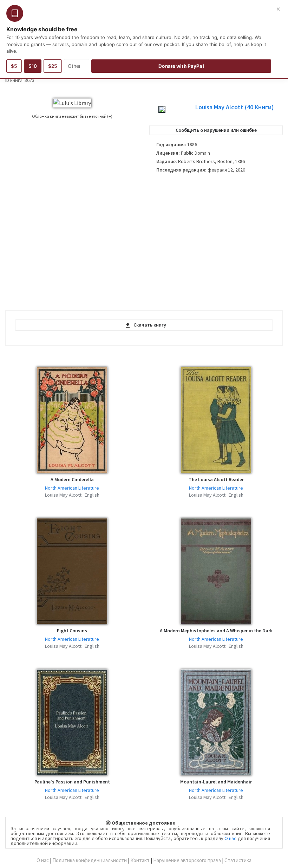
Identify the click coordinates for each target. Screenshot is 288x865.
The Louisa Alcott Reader (216, 479)
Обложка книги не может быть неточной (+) (72, 116)
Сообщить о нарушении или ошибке (216, 130)
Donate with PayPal (181, 66)
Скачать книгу (149, 325)
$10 (32, 66)
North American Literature (72, 488)
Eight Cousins (72, 630)
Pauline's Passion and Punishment (72, 782)
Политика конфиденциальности (89, 860)
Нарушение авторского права (187, 860)
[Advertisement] (216, 239)
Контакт (140, 860)
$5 (14, 66)
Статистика (237, 860)
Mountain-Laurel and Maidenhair (216, 782)
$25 (52, 66)
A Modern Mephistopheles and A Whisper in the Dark (216, 630)
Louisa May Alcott (234, 107)
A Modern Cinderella (72, 479)
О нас (230, 838)
